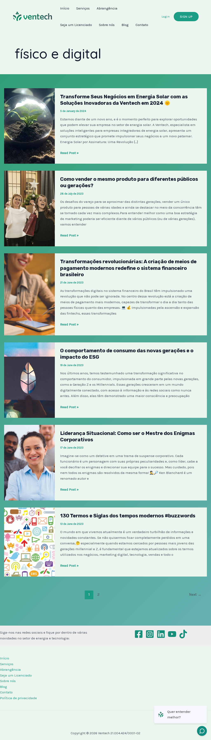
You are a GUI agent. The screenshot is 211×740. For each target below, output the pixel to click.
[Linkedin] (161, 634)
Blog (125, 25)
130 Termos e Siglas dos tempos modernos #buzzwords (127, 516)
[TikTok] (183, 634)
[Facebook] (138, 634)
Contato (142, 25)
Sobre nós (107, 25)
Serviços (83, 8)
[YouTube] (172, 634)
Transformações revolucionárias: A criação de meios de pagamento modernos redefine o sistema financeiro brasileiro (128, 268)
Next (195, 594)
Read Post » (69, 153)
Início (64, 8)
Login (166, 16)
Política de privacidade (18, 698)
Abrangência (107, 8)
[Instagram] (149, 634)
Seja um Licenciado (76, 25)
